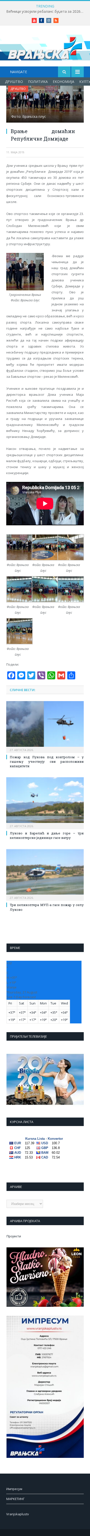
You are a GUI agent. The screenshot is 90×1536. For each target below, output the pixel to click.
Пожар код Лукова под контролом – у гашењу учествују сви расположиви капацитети (47, 761)
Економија (63, 81)
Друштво (14, 81)
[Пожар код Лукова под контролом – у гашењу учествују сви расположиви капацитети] (45, 726)
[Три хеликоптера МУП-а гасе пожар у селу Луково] (45, 874)
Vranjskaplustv (17, 1514)
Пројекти (13, 1236)
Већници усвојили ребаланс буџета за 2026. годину (46, 11)
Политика (38, 81)
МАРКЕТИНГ (15, 1499)
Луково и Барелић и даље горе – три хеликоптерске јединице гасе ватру (47, 835)
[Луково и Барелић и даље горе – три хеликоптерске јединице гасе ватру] (45, 802)
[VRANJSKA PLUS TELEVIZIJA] (45, 46)
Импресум (14, 1489)
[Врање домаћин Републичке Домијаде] (45, 105)
